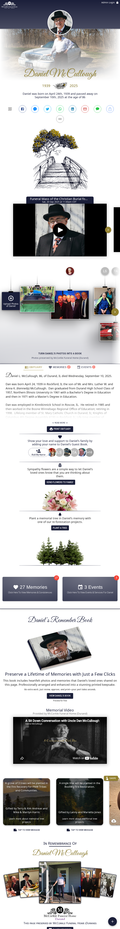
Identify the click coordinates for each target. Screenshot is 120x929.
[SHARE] (110, 109)
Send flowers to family (60, 482)
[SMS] (97, 109)
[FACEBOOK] (22, 109)
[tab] (33, 367)
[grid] (60, 314)
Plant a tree (60, 528)
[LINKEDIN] (72, 109)
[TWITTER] (47, 109)
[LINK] (60, 119)
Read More (60, 423)
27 (56, 578)
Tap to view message (29, 830)
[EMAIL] (85, 109)
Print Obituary (62, 429)
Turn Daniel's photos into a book (60, 353)
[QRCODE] (10, 109)
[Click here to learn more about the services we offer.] (60, 913)
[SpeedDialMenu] (112, 921)
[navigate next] (108, 230)
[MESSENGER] (35, 109)
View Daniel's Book (60, 695)
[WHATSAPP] (60, 109)
